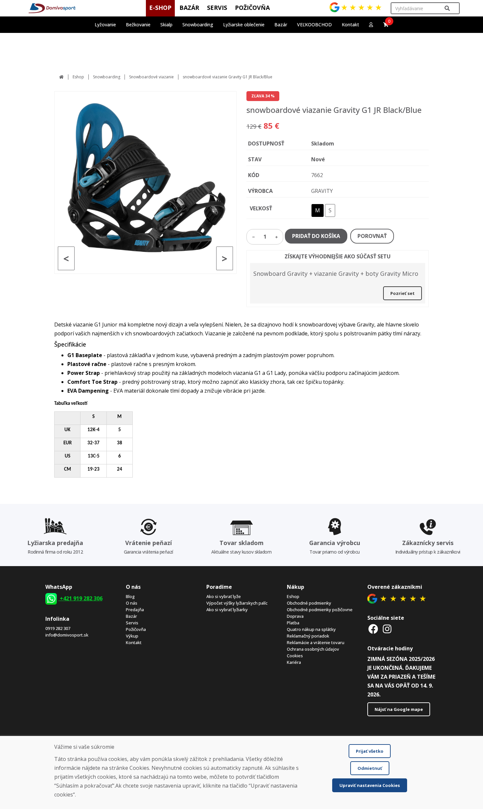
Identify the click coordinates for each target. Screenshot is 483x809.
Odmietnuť (369, 768)
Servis (132, 623)
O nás (131, 603)
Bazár (131, 616)
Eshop (78, 77)
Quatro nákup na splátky (311, 629)
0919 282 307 (57, 628)
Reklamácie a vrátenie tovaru (315, 642)
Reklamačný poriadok (308, 636)
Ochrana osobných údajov (313, 649)
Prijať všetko (369, 751)
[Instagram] (387, 629)
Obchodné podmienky (309, 603)
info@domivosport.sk (66, 635)
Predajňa (135, 610)
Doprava (295, 616)
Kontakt (350, 24)
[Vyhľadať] (447, 8)
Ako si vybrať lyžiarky (227, 610)
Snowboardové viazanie (151, 77)
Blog (130, 596)
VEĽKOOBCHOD (314, 24)
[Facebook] (373, 629)
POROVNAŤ (372, 236)
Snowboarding (106, 77)
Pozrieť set (402, 293)
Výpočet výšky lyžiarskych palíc (236, 603)
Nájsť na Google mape (399, 709)
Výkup (132, 636)
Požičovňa (136, 629)
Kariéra (294, 662)
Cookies (295, 656)
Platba (293, 623)
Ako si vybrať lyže (223, 596)
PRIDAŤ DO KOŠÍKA (316, 236)
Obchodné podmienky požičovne (320, 610)
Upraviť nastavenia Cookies (369, 785)
